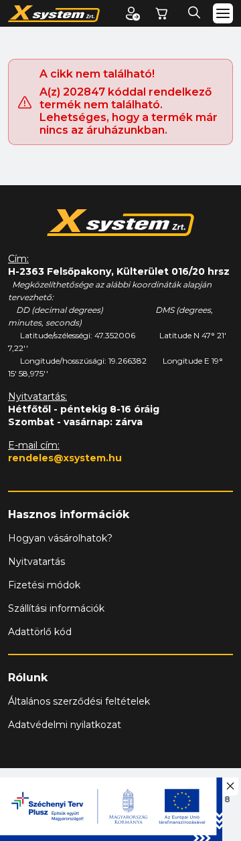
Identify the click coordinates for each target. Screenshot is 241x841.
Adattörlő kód (40, 632)
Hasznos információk (68, 514)
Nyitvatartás (36, 562)
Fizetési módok (44, 585)
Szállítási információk (56, 608)
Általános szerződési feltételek (79, 701)
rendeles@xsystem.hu (65, 458)
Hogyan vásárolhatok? (60, 538)
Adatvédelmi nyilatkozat (64, 725)
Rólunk (28, 677)
